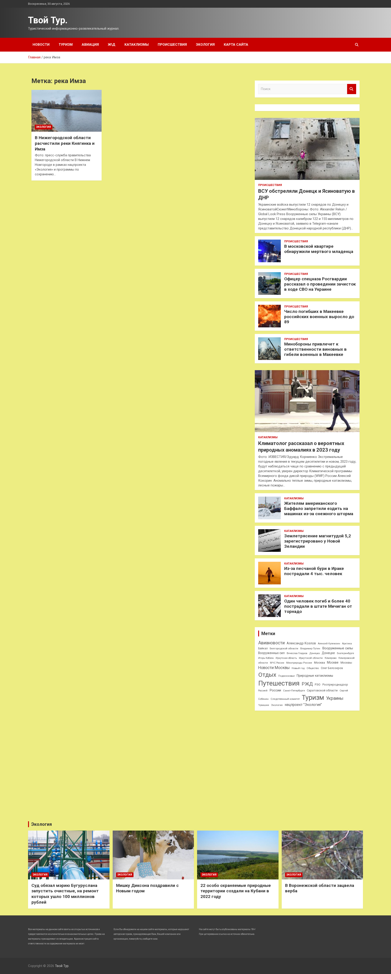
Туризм (66, 45)
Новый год (298, 668)
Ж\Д (111, 45)
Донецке (328, 653)
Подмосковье (286, 675)
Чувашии (263, 705)
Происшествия (172, 45)
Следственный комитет (285, 698)
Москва (319, 662)
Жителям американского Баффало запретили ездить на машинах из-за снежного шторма (318, 508)
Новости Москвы (274, 667)
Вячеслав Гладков (297, 653)
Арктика (347, 643)
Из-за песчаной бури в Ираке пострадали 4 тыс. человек (314, 571)
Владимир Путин (310, 648)
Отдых (267, 674)
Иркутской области (311, 658)
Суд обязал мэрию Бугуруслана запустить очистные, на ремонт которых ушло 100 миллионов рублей (65, 894)
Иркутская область (286, 658)
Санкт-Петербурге (294, 690)
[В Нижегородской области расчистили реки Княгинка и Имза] (66, 111)
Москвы (346, 662)
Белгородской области (284, 648)
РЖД (307, 684)
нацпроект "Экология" (303, 705)
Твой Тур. (48, 20)
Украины (334, 698)
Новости (41, 45)
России (275, 690)
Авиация (90, 45)
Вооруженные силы (337, 648)
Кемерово (330, 658)
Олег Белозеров (332, 668)
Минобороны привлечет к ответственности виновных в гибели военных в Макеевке (315, 349)
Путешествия (279, 683)
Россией (262, 690)
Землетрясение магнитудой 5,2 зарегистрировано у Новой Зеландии (317, 541)
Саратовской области (322, 690)
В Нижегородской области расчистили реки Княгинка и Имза (65, 143)
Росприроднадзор (335, 684)
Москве (333, 662)
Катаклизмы (136, 45)
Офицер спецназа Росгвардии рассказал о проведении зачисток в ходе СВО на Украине (320, 284)
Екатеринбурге (345, 653)
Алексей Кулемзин (329, 643)
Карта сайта (236, 45)
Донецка (314, 653)
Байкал (263, 648)
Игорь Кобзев (266, 658)
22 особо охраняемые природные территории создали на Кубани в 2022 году (235, 891)
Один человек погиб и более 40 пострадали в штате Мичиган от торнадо (318, 606)
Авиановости (271, 642)
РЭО (317, 684)
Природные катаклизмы (315, 675)
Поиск (351, 89)
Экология (205, 45)
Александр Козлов (301, 643)
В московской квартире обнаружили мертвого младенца (318, 249)
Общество (313, 668)
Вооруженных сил (271, 653)
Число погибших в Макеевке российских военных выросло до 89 (319, 316)
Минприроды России (299, 662)
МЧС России (277, 662)
